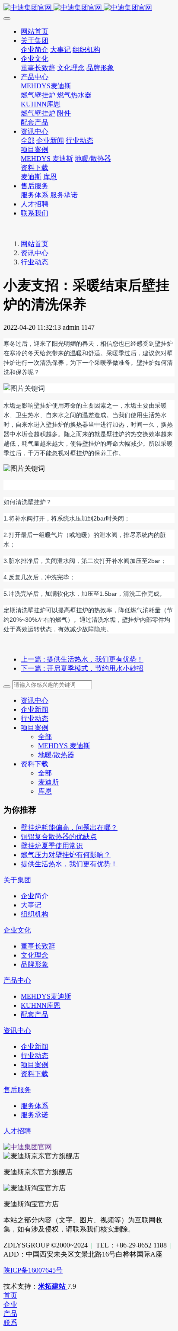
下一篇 (82, 668)
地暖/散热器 (56, 755)
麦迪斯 (48, 782)
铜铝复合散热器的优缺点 (59, 836)
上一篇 (82, 659)
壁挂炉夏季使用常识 (52, 845)
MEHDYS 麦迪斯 (64, 745)
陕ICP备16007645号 (33, 1270)
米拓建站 (52, 1286)
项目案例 (34, 727)
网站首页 (34, 244)
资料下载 (34, 764)
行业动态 (34, 262)
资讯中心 (34, 253)
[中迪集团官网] (89, 8)
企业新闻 (34, 709)
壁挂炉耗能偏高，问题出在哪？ (69, 827)
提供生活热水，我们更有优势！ (69, 864)
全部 (28, 140)
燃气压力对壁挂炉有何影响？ (66, 854)
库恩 (45, 791)
